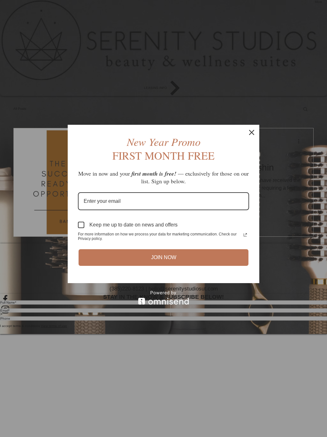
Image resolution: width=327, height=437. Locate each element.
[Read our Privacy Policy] (245, 235)
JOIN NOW (163, 257)
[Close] (251, 132)
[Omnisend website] (163, 297)
